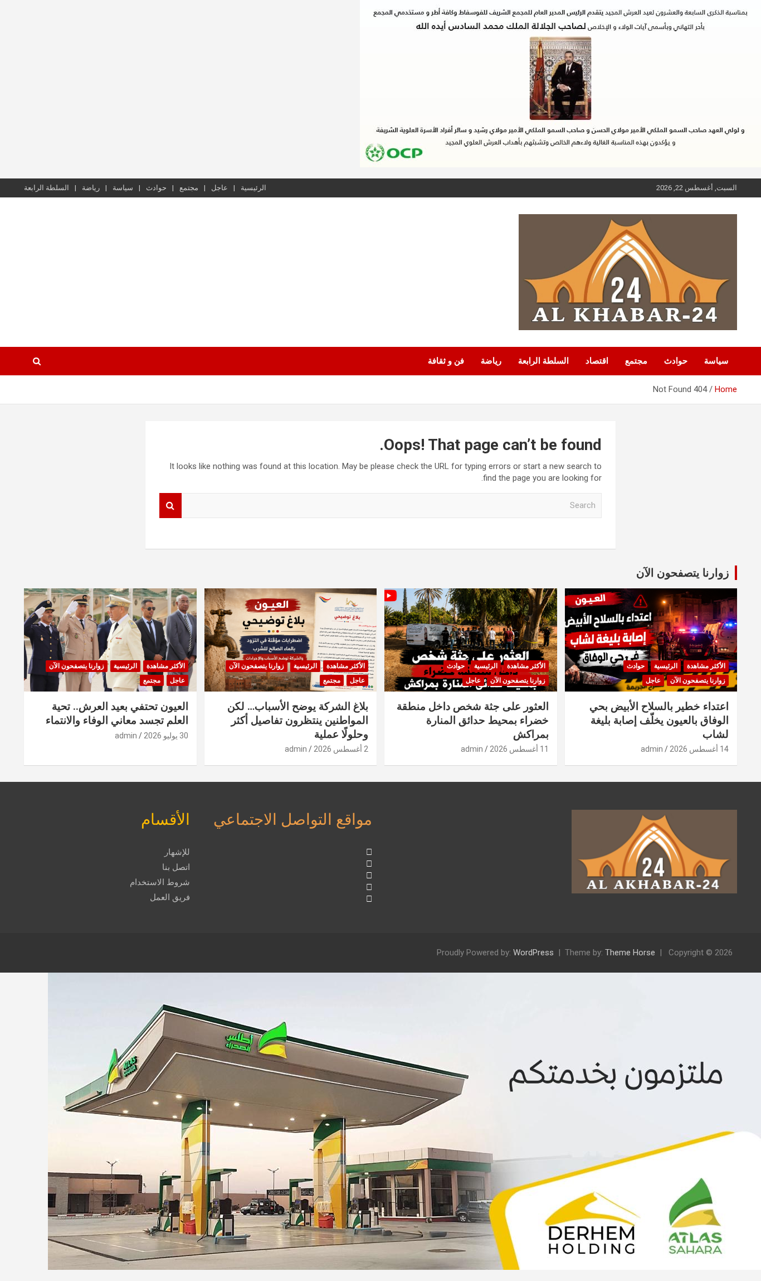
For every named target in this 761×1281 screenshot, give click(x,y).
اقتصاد (597, 361)
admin (652, 749)
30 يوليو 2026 (166, 735)
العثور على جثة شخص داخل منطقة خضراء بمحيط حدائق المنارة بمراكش (473, 720)
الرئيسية (253, 187)
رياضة (91, 187)
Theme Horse (630, 953)
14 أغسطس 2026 (699, 749)
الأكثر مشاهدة (706, 666)
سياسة (123, 187)
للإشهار (177, 852)
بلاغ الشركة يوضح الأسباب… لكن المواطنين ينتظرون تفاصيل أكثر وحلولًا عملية (297, 720)
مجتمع (188, 187)
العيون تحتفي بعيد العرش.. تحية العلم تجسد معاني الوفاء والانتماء (117, 713)
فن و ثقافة (446, 361)
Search (170, 505)
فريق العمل (170, 897)
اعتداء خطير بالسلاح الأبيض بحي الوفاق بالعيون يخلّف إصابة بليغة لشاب (659, 720)
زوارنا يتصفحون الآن (682, 572)
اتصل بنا (176, 867)
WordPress (533, 953)
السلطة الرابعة (46, 187)
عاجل (219, 187)
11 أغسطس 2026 (519, 749)
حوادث (156, 187)
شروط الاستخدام (160, 882)
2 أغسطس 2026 (341, 749)
